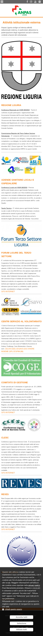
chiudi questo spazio (13, 609)
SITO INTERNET (8, 291)
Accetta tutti (21, 617)
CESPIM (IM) (18, 351)
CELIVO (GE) (10, 349)
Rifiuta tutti (21, 629)
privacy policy (34, 585)
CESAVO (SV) (21, 349)
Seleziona (21, 623)
